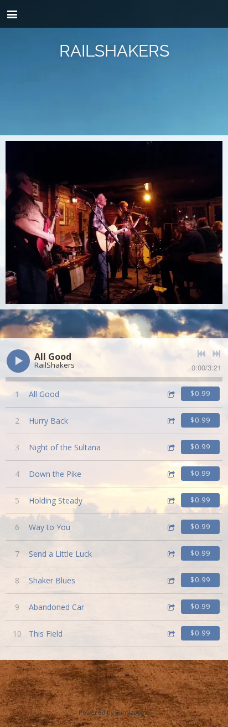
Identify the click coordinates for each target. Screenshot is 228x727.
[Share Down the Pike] (170, 474)
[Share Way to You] (170, 527)
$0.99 (200, 393)
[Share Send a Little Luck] (170, 554)
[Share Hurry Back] (170, 421)
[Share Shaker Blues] (170, 580)
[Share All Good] (170, 394)
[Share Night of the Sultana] (170, 447)
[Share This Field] (170, 633)
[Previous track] (201, 354)
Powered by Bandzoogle (114, 712)
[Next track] (216, 354)
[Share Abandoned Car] (170, 607)
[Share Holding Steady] (170, 500)
